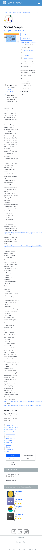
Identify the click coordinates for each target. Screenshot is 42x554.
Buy (26, 35)
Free (16, 505)
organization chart (11, 438)
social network (10, 432)
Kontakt (21, 538)
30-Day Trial (26, 39)
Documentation (27, 53)
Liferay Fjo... (18, 499)
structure (8, 427)
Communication (17, 12)
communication (10, 434)
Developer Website (28, 50)
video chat (9, 440)
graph (7, 451)
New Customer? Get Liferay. (28, 42)
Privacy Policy (21, 542)
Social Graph (26, 12)
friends (16, 427)
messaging (9, 443)
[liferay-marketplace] (12, 3)
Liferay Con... (18, 492)
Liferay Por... (18, 514)
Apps (9, 12)
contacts (8, 445)
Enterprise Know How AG (14, 30)
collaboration (9, 425)
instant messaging (11, 429)
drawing (8, 447)
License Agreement (28, 58)
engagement (9, 449)
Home (5, 12)
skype (7, 436)
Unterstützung (26, 55)
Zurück (36, 12)
